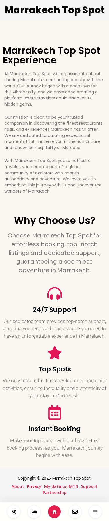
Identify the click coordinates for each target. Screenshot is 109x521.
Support (89, 486)
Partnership (55, 492)
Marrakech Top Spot (54, 10)
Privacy (34, 486)
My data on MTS (61, 486)
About (18, 486)
